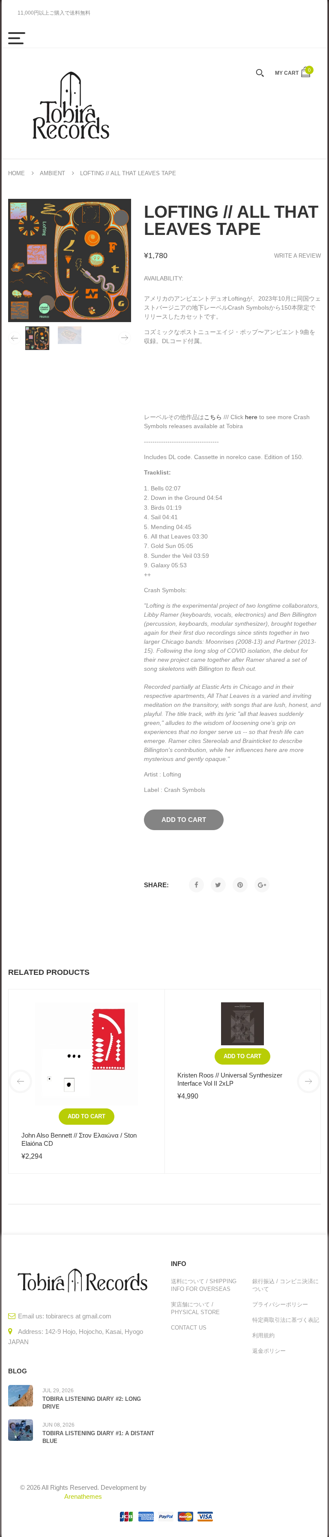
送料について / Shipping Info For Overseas (203, 1285)
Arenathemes (83, 1496)
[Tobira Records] (70, 103)
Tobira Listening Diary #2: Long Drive (91, 1403)
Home (16, 173)
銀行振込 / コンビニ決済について (285, 1285)
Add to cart (86, 1116)
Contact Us (188, 1327)
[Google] (261, 884)
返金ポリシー (269, 1351)
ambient (52, 173)
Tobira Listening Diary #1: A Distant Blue (98, 1437)
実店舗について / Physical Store (195, 1308)
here (251, 417)
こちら (213, 417)
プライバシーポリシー (280, 1304)
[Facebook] (196, 884)
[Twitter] (218, 884)
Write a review (297, 256)
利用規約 (263, 1335)
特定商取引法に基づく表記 (285, 1320)
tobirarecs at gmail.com (78, 1316)
